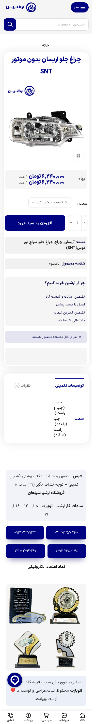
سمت (83, 204)
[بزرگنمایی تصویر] (78, 155)
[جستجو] (10, 24)
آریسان (69, 242)
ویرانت (41, 699)
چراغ (58, 242)
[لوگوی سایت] (21, 7)
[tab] (69, 385)
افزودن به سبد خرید (35, 223)
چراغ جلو (46, 242)
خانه (45, 45)
